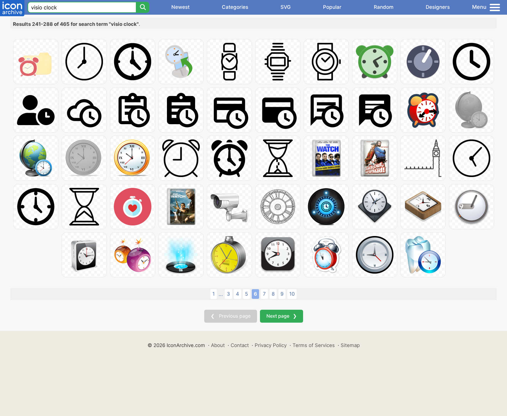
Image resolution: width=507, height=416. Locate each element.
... (221, 294)
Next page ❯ (281, 316)
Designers (438, 7)
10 (292, 294)
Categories (235, 7)
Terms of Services (314, 345)
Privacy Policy (271, 345)
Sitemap (350, 345)
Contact (240, 345)
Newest (180, 7)
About (218, 345)
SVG (285, 7)
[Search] (142, 7)
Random (383, 7)
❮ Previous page (231, 316)
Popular (332, 7)
